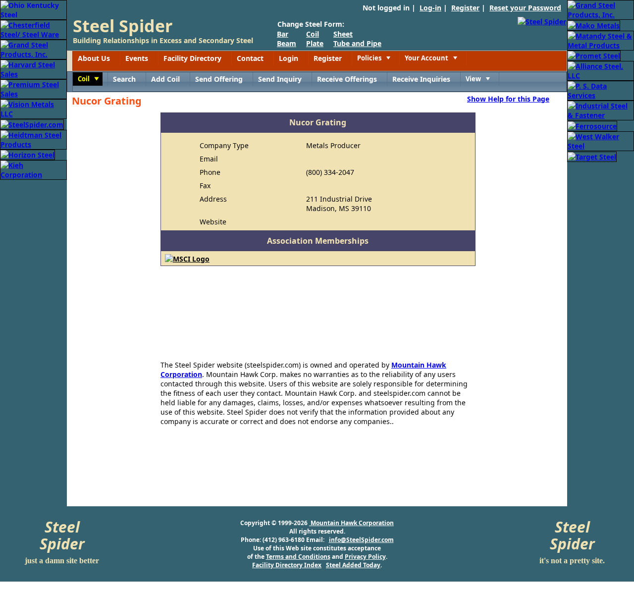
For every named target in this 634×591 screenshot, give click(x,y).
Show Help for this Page (508, 98)
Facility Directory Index (286, 565)
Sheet (343, 34)
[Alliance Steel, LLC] (600, 70)
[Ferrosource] (592, 125)
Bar (282, 34)
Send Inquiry (280, 79)
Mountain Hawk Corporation (351, 523)
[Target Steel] (592, 156)
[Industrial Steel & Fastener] (600, 109)
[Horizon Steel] (27, 154)
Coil (312, 34)
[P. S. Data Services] (600, 90)
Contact (250, 58)
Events (136, 58)
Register (465, 7)
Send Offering (219, 79)
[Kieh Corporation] (33, 169)
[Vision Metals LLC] (33, 108)
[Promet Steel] (594, 55)
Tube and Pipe (357, 43)
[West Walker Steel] (600, 140)
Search (124, 79)
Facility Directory (192, 58)
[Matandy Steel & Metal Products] (600, 40)
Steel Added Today (353, 565)
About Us (94, 58)
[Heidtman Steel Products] (33, 139)
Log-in (430, 7)
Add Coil (165, 79)
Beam (286, 43)
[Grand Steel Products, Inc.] (33, 49)
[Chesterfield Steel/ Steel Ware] (33, 29)
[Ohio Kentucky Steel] (33, 9)
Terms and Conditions (298, 556)
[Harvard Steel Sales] (33, 68)
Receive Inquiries (421, 79)
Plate (314, 43)
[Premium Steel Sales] (33, 88)
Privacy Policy (365, 556)
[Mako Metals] (593, 24)
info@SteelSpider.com (361, 540)
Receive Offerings (347, 79)
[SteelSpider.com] (32, 123)
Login (288, 58)
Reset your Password (525, 7)
